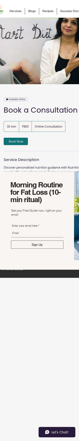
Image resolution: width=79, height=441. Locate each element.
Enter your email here (24, 225)
